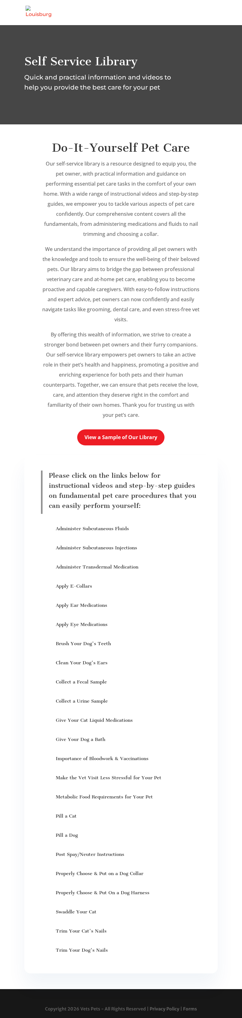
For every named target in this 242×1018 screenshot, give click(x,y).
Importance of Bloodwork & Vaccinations (102, 758)
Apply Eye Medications (81, 624)
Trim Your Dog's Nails (82, 950)
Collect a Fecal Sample (81, 682)
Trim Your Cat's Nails (81, 931)
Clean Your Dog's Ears (81, 663)
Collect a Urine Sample (82, 701)
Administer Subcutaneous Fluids (92, 528)
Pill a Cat (66, 816)
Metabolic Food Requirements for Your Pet (104, 797)
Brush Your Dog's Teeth (83, 643)
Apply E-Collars (74, 586)
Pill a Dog (67, 835)
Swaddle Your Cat (76, 912)
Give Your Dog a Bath (80, 739)
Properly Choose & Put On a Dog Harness (102, 893)
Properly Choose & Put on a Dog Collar (99, 873)
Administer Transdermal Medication (97, 567)
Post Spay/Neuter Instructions (90, 854)
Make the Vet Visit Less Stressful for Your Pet (108, 778)
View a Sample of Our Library (120, 437)
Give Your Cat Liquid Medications (94, 720)
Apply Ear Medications (81, 605)
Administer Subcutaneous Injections (96, 548)
